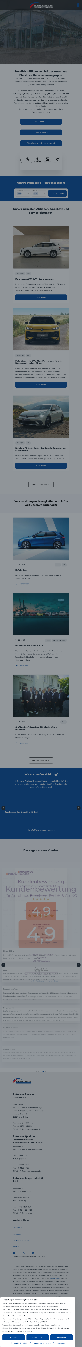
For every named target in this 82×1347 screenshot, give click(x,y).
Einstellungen (37, 1337)
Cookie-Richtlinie (21, 1343)
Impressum (60, 1343)
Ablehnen (13, 1337)
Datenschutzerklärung (42, 1343)
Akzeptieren (61, 1337)
